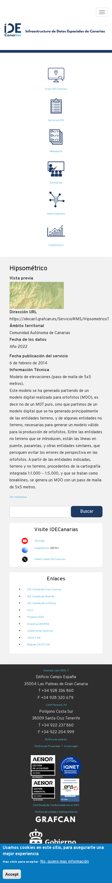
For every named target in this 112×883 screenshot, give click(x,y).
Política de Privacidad (47, 746)
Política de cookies (56, 739)
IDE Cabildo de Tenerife (40, 596)
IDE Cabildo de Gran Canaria (44, 589)
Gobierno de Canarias (40, 631)
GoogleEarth (41, 548)
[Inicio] (55, 32)
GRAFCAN (34, 638)
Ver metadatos (18, 497)
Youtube (39, 541)
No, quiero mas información (64, 861)
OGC (30, 610)
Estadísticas (56, 245)
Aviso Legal (71, 746)
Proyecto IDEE (35, 617)
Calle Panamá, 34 (56, 705)
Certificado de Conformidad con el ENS (56, 805)
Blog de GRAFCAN (38, 645)
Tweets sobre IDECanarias (50, 559)
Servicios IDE (56, 120)
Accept (11, 874)
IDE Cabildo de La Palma (41, 603)
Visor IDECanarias (56, 89)
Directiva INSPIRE (38, 624)
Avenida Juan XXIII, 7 (56, 670)
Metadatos (56, 151)
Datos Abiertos (56, 214)
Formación (56, 183)
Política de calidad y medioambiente (56, 812)
